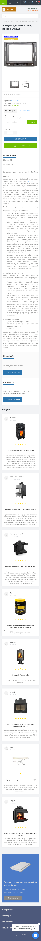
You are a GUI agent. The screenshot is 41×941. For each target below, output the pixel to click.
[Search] (36, 16)
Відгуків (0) (7, 160)
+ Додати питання (12, 399)
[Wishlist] (32, 94)
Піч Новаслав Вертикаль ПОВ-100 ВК (20, 450)
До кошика (20, 139)
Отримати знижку (24, 111)
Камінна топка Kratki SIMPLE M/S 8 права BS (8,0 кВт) (20, 834)
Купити (32, 122)
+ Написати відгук (12, 372)
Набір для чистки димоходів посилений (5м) (20, 780)
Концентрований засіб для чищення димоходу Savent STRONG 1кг (20, 626)
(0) (21, 95)
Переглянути (13, 898)
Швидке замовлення (20, 145)
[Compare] (37, 94)
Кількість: (7, 129)
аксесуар (31, 181)
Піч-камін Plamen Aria (20, 675)
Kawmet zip (15, 101)
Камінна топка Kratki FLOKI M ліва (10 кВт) (20, 509)
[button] (17, 2)
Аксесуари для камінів (11, 21)
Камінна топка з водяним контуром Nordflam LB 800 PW (20, 726)
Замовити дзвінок (32, 10)
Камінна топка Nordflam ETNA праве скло (20, 566)
